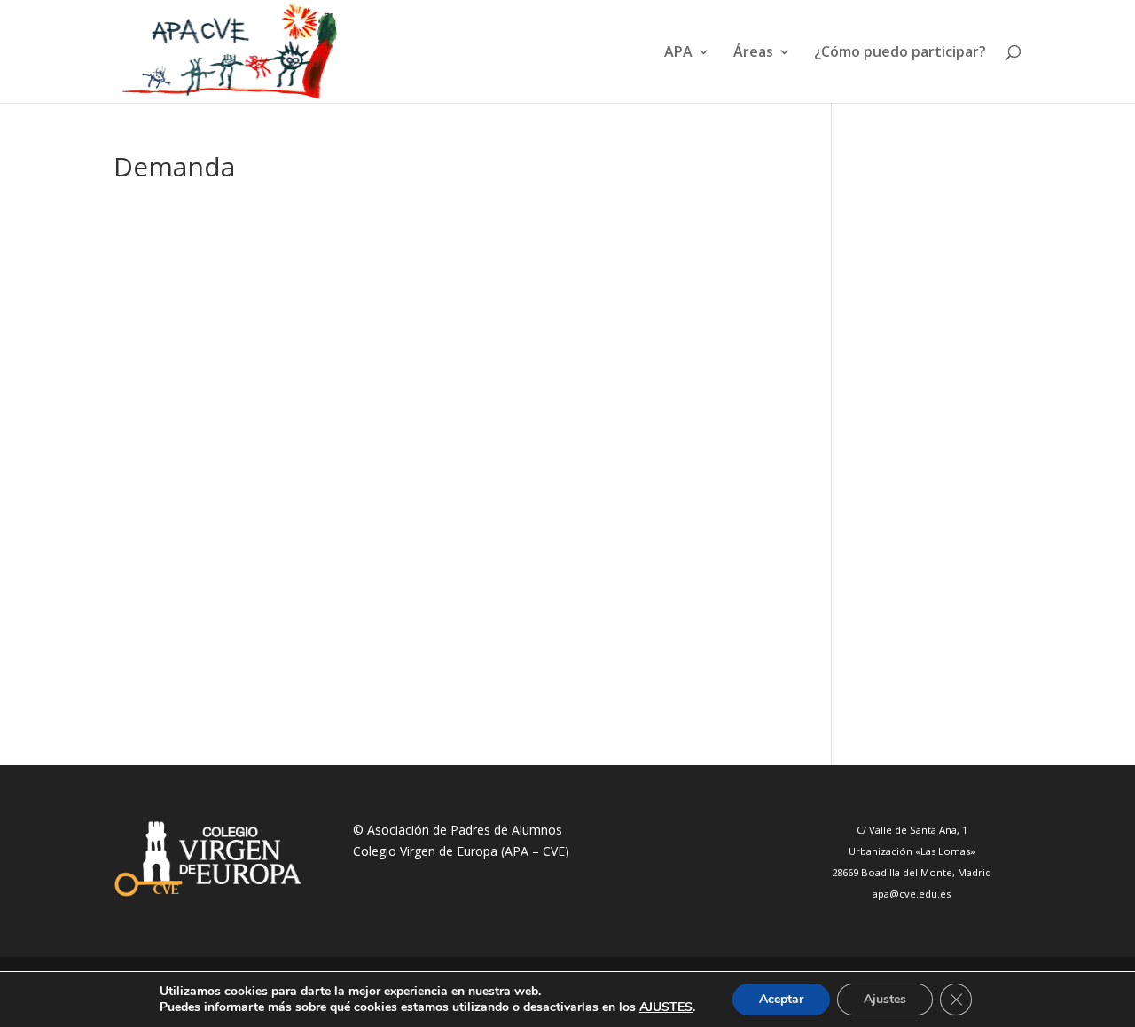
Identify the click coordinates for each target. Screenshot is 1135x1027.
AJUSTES (666, 1007)
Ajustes (885, 999)
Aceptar (781, 999)
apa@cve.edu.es (912, 893)
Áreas (753, 53)
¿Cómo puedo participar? (900, 53)
